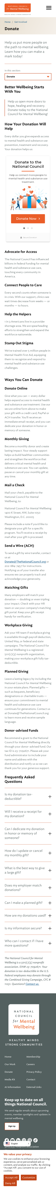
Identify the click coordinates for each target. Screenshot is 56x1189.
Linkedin (18, 1140)
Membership (33, 1056)
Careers (30, 1064)
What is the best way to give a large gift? (25, 870)
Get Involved (20, 22)
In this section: (13, 70)
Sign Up (11, 1126)
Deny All (10, 1183)
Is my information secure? (23, 928)
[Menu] (48, 7)
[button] (17, 1143)
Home (7, 22)
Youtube (12, 1140)
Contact (30, 1079)
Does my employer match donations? (23, 887)
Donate (9, 1072)
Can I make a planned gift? (24, 903)
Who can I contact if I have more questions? (24, 943)
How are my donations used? (25, 915)
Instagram (24, 1140)
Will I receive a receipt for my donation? (23, 814)
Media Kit (10, 1079)
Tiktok (35, 1140)
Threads (30, 1140)
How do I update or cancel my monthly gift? (24, 853)
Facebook (7, 1140)
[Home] (18, 9)
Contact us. (32, 984)
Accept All (11, 1177)
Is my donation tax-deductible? (18, 796)
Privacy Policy (34, 1072)
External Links (33, 1087)
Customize (28, 1177)
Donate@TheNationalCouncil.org (25, 561)
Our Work (10, 1064)
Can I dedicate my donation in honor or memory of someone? (24, 833)
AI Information (13, 1087)
